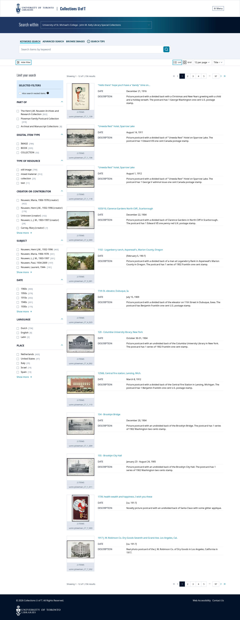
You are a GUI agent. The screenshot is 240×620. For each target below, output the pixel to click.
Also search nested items (34, 93)
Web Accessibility (202, 600)
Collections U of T (33, 600)
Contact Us (218, 600)
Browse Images (75, 41)
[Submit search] (166, 49)
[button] (40, 102)
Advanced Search (53, 41)
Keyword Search (30, 41)
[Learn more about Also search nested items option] (47, 93)
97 (216, 76)
